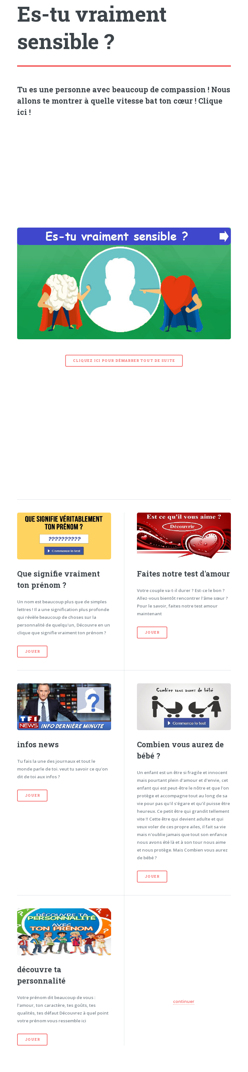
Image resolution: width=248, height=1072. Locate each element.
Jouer (32, 651)
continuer (183, 1001)
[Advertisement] (124, 170)
